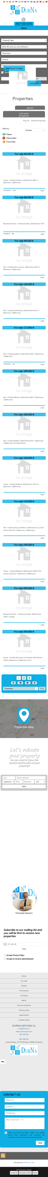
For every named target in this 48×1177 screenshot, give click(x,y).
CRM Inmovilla (29, 1162)
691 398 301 (24, 1039)
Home (24, 976)
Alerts (30, 107)
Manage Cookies (25, 1173)
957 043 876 (24, 1034)
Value (24, 786)
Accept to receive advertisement (19, 959)
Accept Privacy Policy (15, 955)
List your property (24, 114)
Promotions (24, 991)
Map (2, 1062)
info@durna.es (24, 1029)
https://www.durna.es (24, 1031)
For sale (24, 981)
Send (24, 949)
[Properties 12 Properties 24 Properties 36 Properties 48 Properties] (20, 688)
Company (24, 995)
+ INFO (42, 191)
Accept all (14, 1173)
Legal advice (24, 1015)
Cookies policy (24, 1020)
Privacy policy (24, 1010)
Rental (24, 986)
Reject (35, 1173)
